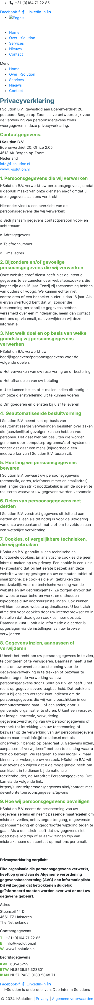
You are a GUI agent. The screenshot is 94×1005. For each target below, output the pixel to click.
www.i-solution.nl (15, 169)
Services (16, 43)
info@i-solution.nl (15, 163)
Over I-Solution (22, 38)
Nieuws (15, 48)
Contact (16, 54)
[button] (47, 63)
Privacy (42, 998)
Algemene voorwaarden (72, 998)
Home (14, 32)
